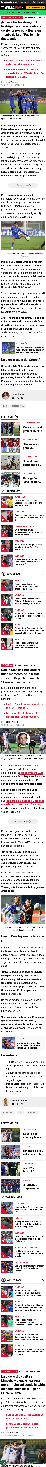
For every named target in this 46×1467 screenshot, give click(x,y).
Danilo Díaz (8, 1112)
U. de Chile (32, 1112)
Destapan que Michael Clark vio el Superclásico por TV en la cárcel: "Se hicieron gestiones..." (25, 73)
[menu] (2, 7)
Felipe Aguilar (11, 82)
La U (5, 406)
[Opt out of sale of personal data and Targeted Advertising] (3, 1463)
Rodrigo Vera (18, 406)
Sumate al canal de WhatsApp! (21, 12)
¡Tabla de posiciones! (21, 2)
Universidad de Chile (36, 17)
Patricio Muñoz (11, 722)
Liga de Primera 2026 (31, 772)
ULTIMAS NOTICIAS (24, 9)
